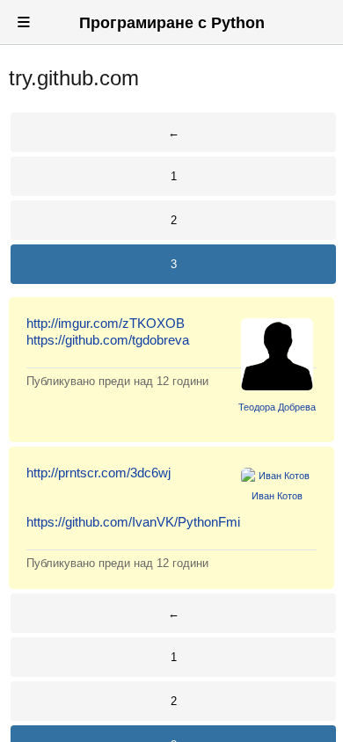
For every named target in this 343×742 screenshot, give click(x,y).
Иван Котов (277, 496)
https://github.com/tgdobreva (107, 339)
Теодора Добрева (277, 407)
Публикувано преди (117, 381)
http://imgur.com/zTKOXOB (105, 323)
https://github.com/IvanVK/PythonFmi (133, 521)
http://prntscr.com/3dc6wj (98, 472)
